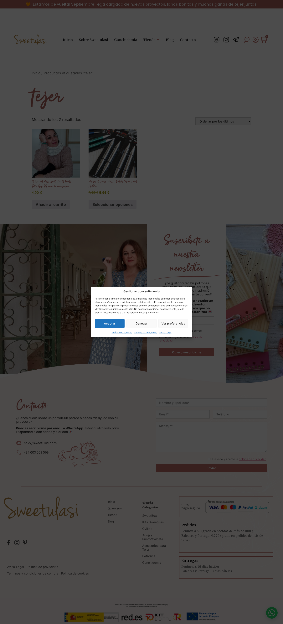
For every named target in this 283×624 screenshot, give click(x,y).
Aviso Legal (165, 332)
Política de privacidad (145, 332)
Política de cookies (122, 332)
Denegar (141, 323)
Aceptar (109, 323)
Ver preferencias (173, 323)
